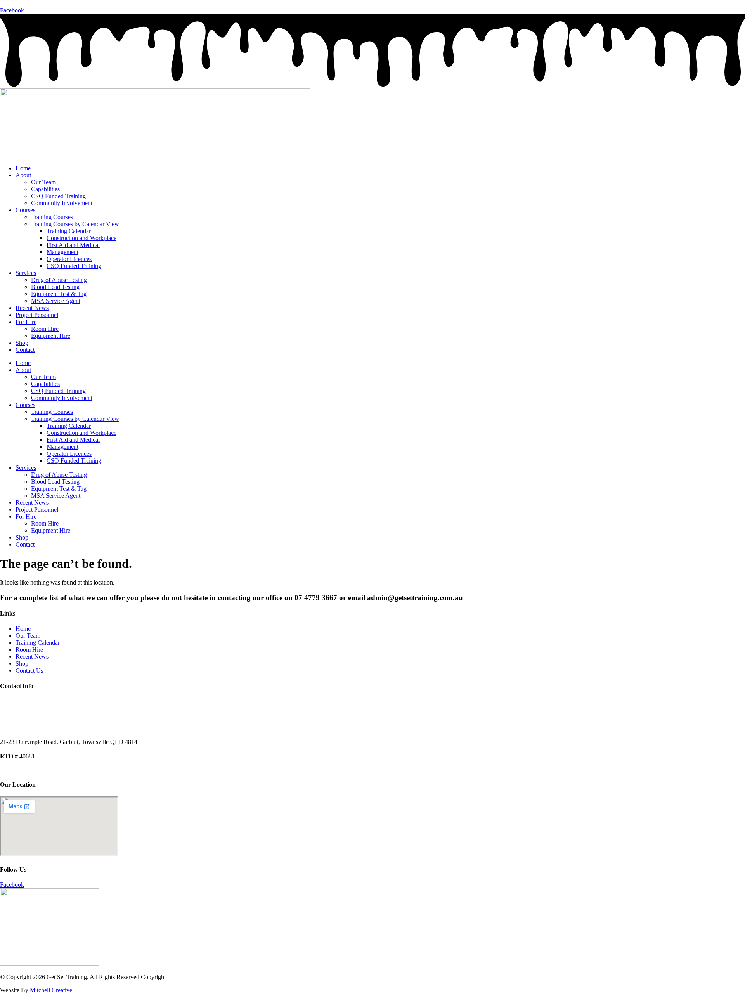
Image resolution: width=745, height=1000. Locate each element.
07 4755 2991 (17, 714)
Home (23, 168)
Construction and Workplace (81, 238)
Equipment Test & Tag (59, 294)
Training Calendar (69, 231)
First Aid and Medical (73, 245)
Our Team (43, 182)
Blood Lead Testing (55, 287)
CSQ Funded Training (58, 196)
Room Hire (45, 328)
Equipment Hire (50, 335)
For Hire (26, 321)
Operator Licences (69, 259)
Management (62, 252)
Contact (25, 349)
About (23, 175)
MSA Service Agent (55, 301)
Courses (25, 210)
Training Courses (52, 217)
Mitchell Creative (51, 990)
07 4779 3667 (17, 3)
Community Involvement (61, 203)
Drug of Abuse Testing (59, 280)
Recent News (32, 307)
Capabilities (45, 189)
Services (26, 273)
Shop (22, 342)
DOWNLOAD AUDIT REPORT (37, 770)
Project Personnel (37, 314)
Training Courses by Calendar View (75, 224)
